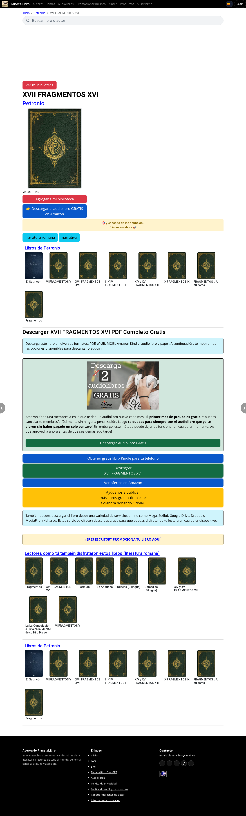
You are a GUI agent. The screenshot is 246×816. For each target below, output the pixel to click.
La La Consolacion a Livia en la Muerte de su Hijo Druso (38, 629)
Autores (38, 4)
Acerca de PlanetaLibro (39, 750)
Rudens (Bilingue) (128, 587)
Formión (84, 587)
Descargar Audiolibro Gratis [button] (123, 442)
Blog (93, 766)
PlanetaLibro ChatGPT (104, 772)
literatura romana (40, 237)
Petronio (40, 13)
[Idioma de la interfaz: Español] (229, 4)
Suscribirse (144, 4)
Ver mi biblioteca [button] (39, 85)
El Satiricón (33, 281)
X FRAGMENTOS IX (176, 281)
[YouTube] (162, 763)
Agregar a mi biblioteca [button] (54, 199)
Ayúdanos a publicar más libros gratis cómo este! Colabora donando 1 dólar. (123, 497)
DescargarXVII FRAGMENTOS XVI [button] (123, 470)
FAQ (93, 761)
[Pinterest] (191, 763)
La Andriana (105, 587)
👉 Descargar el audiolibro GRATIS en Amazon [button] (54, 211)
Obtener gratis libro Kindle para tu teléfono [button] (123, 458)
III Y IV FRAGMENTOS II (115, 283)
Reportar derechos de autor (107, 794)
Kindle (113, 4)
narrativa (69, 237)
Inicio (26, 13)
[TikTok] (184, 763)
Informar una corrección (105, 800)
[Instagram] (177, 763)
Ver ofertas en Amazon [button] (123, 482)
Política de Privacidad (104, 783)
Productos (127, 4)
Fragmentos (34, 320)
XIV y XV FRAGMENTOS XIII (147, 283)
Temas (50, 4)
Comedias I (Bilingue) (151, 588)
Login (240, 4)
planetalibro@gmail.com (182, 755)
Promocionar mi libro (91, 4)
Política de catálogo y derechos (109, 789)
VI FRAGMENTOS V (58, 281)
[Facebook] (169, 763)
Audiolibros (66, 4)
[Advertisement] (123, 53)
